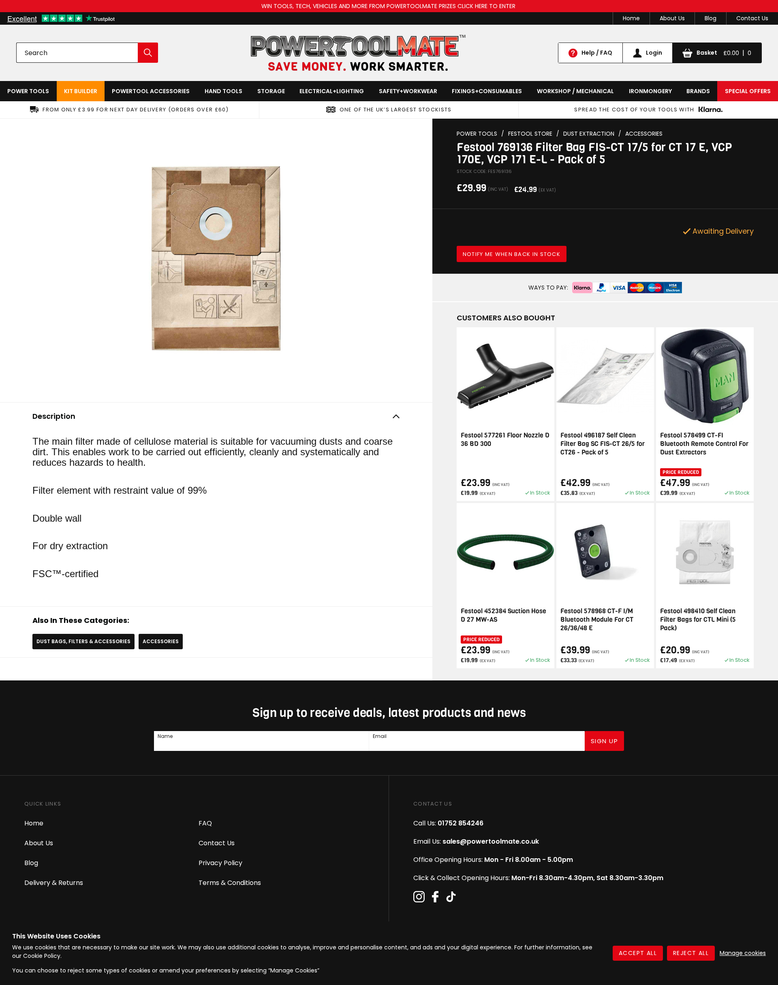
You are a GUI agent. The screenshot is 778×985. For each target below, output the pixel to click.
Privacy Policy (220, 863)
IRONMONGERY (650, 91)
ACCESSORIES (161, 641)
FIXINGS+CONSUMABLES (487, 91)
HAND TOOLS (223, 91)
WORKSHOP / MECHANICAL (575, 91)
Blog (710, 18)
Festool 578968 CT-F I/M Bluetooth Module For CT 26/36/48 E (596, 619)
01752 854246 (460, 823)
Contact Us (752, 18)
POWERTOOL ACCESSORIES (151, 91)
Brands (698, 91)
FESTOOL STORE (530, 134)
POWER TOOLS (28, 91)
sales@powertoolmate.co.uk (490, 841)
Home (631, 18)
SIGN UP (604, 741)
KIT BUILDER (80, 91)
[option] (216, 258)
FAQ (205, 823)
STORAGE (271, 91)
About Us (672, 18)
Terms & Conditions (230, 882)
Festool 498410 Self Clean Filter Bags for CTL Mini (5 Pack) (698, 619)
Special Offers (748, 91)
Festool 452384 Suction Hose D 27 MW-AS (503, 615)
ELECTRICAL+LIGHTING (331, 91)
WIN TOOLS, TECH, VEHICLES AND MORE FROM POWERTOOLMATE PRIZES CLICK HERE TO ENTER (389, 6)
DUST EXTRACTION (588, 134)
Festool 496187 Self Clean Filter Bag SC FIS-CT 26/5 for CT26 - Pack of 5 (602, 443)
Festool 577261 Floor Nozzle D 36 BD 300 (505, 439)
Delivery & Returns (53, 882)
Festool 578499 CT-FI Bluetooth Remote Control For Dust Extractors (704, 443)
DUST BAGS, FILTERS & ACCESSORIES (83, 641)
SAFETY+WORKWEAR (408, 91)
